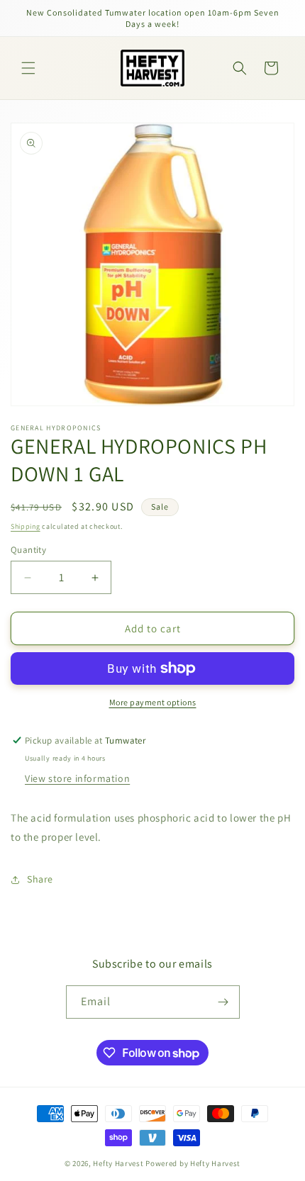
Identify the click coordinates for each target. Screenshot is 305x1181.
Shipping (25, 526)
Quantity (28, 550)
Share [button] (40, 879)
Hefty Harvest (118, 1163)
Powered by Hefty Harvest (192, 1163)
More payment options (152, 702)
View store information (77, 778)
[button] (28, 68)
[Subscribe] (223, 1002)
